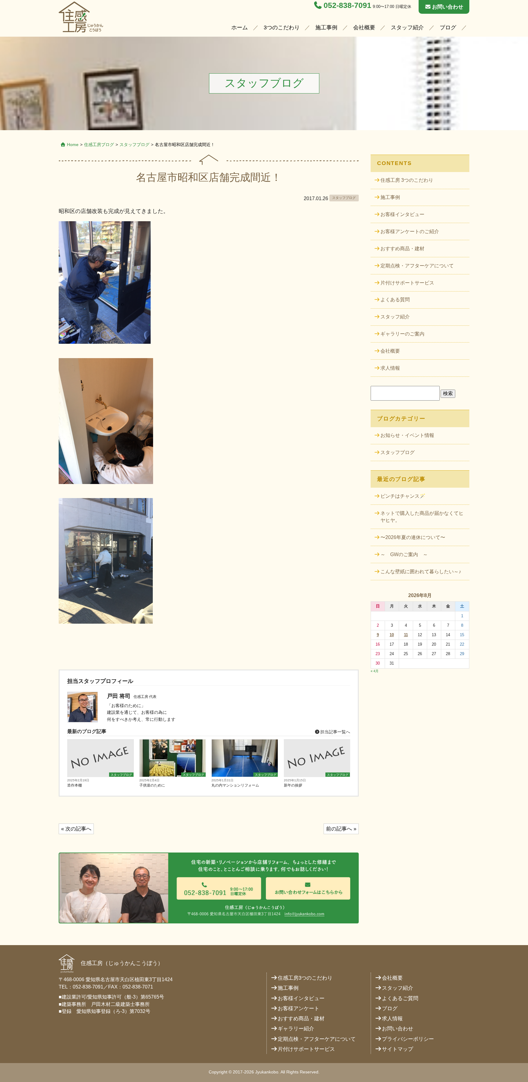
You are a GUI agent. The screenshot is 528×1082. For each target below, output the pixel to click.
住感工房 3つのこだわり (406, 180)
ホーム (239, 27)
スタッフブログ (134, 144)
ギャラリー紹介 (296, 1029)
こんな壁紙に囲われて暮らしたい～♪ (420, 571)
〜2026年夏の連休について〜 (412, 537)
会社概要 (364, 27)
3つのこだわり (282, 27)
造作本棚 (74, 785)
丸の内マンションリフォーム (235, 785)
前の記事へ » (341, 829)
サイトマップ (397, 1049)
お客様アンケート (298, 1008)
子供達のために (152, 785)
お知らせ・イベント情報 (407, 435)
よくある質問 (395, 299)
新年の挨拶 (293, 785)
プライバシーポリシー (408, 1039)
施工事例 (326, 27)
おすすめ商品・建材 (402, 248)
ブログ (448, 27)
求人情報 (390, 368)
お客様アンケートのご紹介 (409, 231)
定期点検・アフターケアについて (417, 265)
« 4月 (375, 671)
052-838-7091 (347, 5)
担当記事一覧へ (334, 731)
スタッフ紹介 (407, 27)
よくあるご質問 (400, 998)
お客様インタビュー (402, 214)
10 (392, 635)
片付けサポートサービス (407, 282)
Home (73, 144)
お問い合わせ (447, 7)
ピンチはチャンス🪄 (403, 496)
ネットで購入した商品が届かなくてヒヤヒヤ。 (422, 517)
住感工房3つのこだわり (305, 978)
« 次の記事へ (76, 829)
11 (406, 635)
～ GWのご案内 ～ (404, 554)
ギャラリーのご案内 (402, 333)
